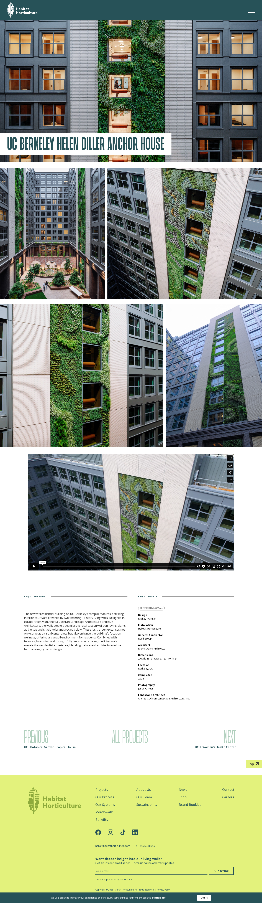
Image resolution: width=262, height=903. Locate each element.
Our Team (144, 797)
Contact (228, 789)
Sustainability (146, 804)
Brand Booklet (190, 804)
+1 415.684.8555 (145, 846)
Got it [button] (204, 897)
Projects (101, 789)
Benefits (101, 819)
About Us (143, 789)
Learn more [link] (159, 897)
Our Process (104, 797)
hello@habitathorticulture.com (112, 846)
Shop (183, 797)
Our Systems (105, 804)
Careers (228, 797)
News (183, 789)
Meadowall (104, 812)
